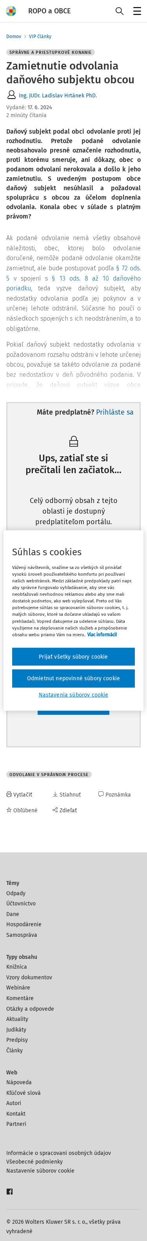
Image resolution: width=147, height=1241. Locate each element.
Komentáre (20, 998)
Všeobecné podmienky (34, 1161)
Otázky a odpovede (30, 1009)
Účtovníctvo (21, 903)
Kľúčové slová (23, 1093)
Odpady (15, 893)
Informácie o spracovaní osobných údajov (58, 1153)
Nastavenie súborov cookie (40, 1171)
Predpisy (17, 1040)
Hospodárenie (24, 924)
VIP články (40, 36)
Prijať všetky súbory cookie (73, 656)
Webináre (18, 987)
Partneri (16, 1124)
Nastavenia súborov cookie (74, 694)
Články (14, 1050)
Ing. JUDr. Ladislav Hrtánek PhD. (58, 95)
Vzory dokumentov (29, 977)
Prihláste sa (115, 412)
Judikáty (16, 1029)
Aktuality (17, 1019)
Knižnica (16, 967)
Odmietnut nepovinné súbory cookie (73, 678)
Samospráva (21, 935)
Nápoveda (19, 1082)
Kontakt (15, 1114)
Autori (13, 1103)
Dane (12, 914)
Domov (13, 36)
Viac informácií (102, 634)
